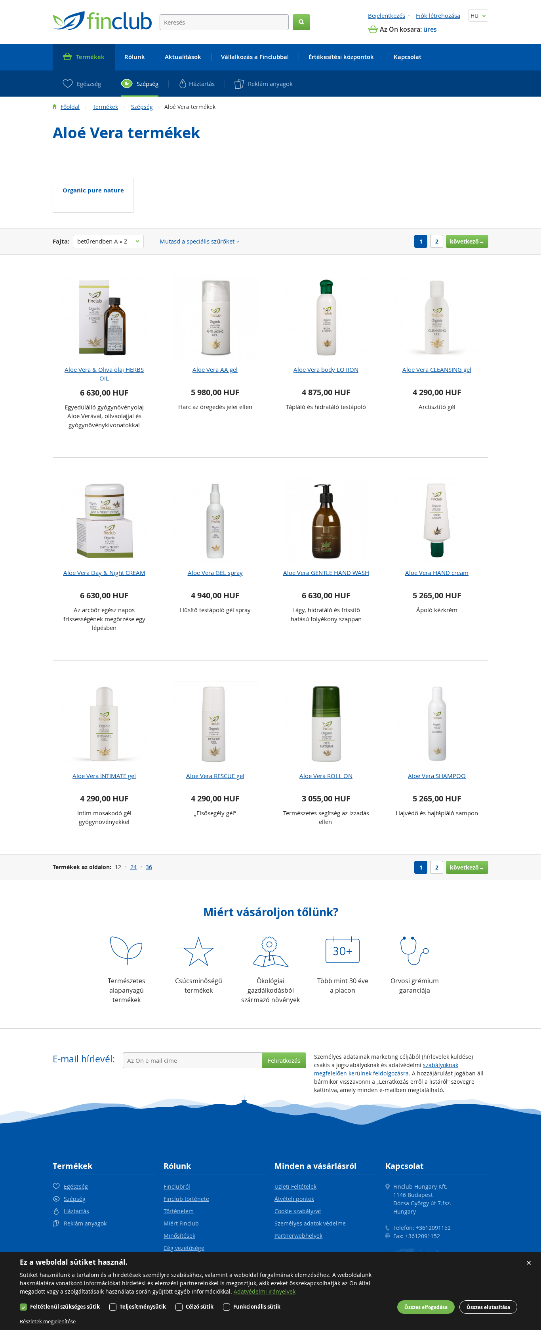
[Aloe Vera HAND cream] (437, 521)
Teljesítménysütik (143, 1306)
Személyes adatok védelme (310, 1223)
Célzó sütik (199, 1306)
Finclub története (186, 1199)
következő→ (467, 241)
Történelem (179, 1211)
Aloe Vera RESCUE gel (215, 776)
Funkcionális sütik (256, 1306)
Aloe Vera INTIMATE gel (104, 776)
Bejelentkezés (386, 15)
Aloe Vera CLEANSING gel (436, 369)
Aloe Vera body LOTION (325, 369)
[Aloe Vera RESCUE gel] (215, 724)
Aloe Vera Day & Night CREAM (104, 573)
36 (149, 867)
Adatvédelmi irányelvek (264, 1291)
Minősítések (179, 1235)
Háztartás (76, 1211)
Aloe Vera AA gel (215, 369)
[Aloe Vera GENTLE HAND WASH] (326, 521)
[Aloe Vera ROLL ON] (326, 724)
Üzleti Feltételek (295, 1186)
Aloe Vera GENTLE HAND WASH (326, 573)
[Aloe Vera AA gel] (215, 318)
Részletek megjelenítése (48, 1321)
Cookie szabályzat (297, 1211)
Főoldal (70, 106)
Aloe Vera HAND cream (437, 573)
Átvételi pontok (294, 1199)
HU (475, 15)
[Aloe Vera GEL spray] (215, 521)
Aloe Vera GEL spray (215, 573)
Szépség (142, 106)
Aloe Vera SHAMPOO (437, 776)
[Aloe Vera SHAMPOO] (437, 724)
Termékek (105, 106)
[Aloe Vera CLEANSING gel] (437, 318)
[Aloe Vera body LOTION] (326, 318)
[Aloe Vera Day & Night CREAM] (104, 521)
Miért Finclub (181, 1223)
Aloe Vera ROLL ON (325, 776)
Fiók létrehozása (438, 15)
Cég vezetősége (184, 1248)
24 (133, 867)
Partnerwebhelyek (298, 1235)
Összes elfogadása (426, 1307)
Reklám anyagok (85, 1223)
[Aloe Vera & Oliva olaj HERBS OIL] (104, 318)
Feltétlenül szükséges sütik (65, 1306)
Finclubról (177, 1186)
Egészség (76, 1186)
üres (430, 29)
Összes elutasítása (488, 1307)
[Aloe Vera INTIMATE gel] (104, 724)
